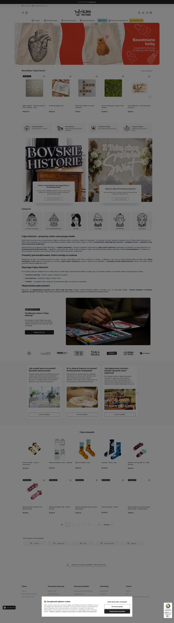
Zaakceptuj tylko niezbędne (117, 602)
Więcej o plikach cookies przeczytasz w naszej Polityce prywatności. (73, 611)
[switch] (168, 616)
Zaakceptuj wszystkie (117, 611)
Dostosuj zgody (117, 606)
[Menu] (171, 604)
